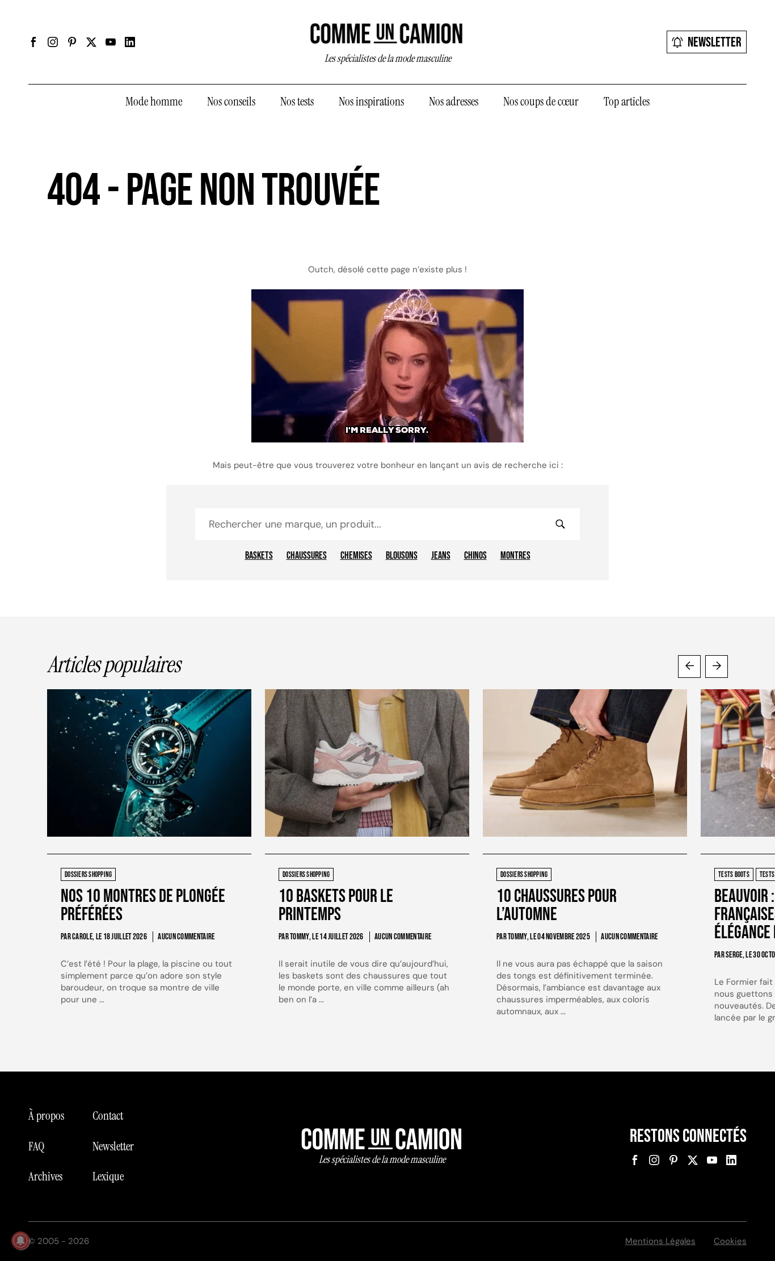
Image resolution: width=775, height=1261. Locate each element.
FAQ (36, 1146)
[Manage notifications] (20, 1241)
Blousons (402, 556)
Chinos (475, 556)
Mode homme (153, 101)
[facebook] (33, 42)
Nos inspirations (371, 101)
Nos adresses (453, 101)
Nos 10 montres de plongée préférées (143, 905)
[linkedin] (130, 42)
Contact (107, 1116)
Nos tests (297, 101)
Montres (515, 556)
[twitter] (91, 42)
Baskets (259, 556)
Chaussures (307, 556)
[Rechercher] (560, 524)
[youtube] (111, 42)
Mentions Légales (660, 1241)
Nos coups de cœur (541, 101)
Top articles (627, 101)
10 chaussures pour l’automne (556, 905)
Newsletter (715, 42)
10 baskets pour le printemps (336, 905)
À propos (46, 1116)
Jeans (440, 556)
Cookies (730, 1241)
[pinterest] (72, 42)
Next (716, 666)
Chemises (356, 556)
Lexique (108, 1176)
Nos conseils (231, 101)
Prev (689, 666)
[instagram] (53, 42)
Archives (45, 1176)
